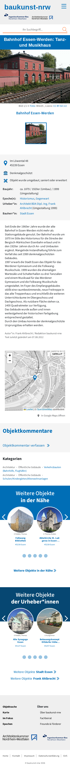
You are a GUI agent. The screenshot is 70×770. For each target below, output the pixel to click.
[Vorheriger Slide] (4, 517)
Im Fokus (8, 718)
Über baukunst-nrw (50, 712)
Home (5, 755)
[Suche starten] (64, 29)
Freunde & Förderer (50, 724)
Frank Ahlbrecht (33, 678)
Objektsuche (10, 707)
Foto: (33, 106)
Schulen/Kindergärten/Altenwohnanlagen (25, 479)
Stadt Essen (27, 213)
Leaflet (29, 409)
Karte (6, 712)
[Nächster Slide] (66, 517)
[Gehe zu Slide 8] (40, 556)
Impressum (29, 755)
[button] (35, 378)
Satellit (57, 354)
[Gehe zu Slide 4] (29, 556)
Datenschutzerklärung (49, 755)
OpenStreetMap (44, 409)
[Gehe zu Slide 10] (46, 556)
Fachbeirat (46, 718)
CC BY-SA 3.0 (60, 106)
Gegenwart (42, 199)
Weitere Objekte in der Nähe (33, 570)
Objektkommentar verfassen (24, 445)
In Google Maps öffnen (53, 415)
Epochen (7, 724)
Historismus (27, 199)
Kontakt (16, 755)
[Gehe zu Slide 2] (24, 556)
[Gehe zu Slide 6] (35, 556)
